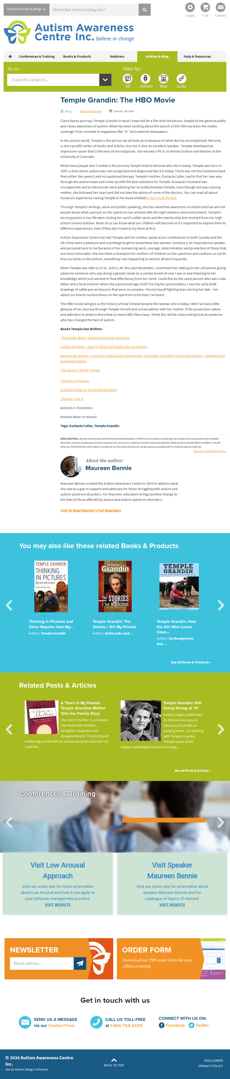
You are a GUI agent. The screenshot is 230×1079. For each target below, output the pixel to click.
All (127, 86)
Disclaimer (213, 1060)
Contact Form (61, 1025)
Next (221, 606)
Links (181, 86)
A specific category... (29, 79)
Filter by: (131, 69)
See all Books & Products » (191, 662)
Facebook (175, 1025)
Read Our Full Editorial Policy (210, 451)
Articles (145, 86)
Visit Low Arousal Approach (58, 870)
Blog (163, 86)
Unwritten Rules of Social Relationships (88, 390)
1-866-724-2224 (126, 1025)
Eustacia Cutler (81, 425)
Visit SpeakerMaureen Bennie (172, 870)
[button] (58, 884)
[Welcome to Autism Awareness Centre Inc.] (10, 56)
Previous (9, 606)
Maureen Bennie (91, 111)
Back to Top (114, 1065)
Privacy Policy (211, 1066)
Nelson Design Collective (31, 1069)
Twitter (202, 1025)
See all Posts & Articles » (193, 770)
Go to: (13, 69)
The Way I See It (71, 399)
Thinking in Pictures (74, 381)
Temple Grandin (106, 425)
